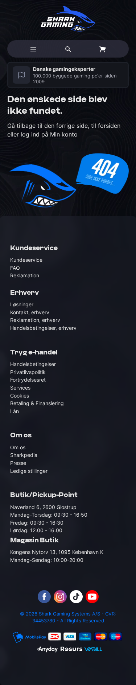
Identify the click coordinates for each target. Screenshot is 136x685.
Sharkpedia (23, 455)
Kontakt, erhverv (29, 312)
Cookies (19, 395)
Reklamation (24, 275)
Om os (17, 447)
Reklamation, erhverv (35, 320)
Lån (14, 411)
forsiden (109, 125)
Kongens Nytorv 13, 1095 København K (56, 552)
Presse (18, 463)
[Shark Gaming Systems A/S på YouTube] (92, 596)
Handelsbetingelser (33, 364)
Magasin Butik (34, 540)
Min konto (64, 134)
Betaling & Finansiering (37, 403)
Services (20, 387)
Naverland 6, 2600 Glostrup (43, 507)
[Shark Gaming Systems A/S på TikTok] (76, 596)
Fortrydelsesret (28, 380)
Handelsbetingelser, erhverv (43, 328)
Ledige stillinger (29, 471)
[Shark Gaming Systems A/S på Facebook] (44, 596)
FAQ (15, 268)
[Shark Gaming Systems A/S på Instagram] (60, 596)
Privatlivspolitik (28, 372)
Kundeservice (26, 260)
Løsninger (21, 304)
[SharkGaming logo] (68, 18)
